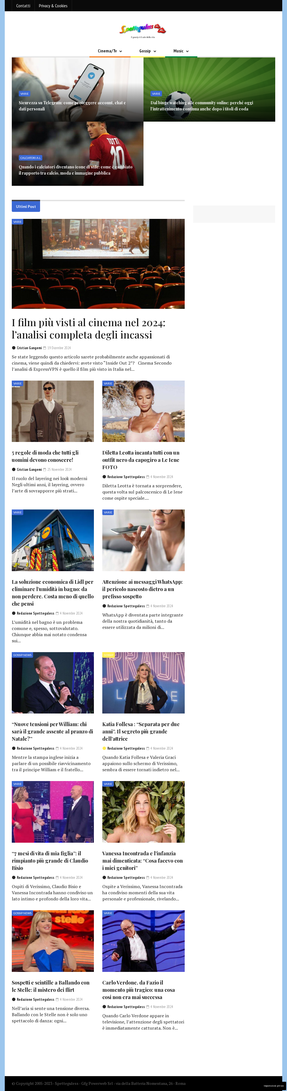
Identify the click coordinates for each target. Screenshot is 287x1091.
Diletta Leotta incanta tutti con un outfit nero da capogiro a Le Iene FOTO (140, 460)
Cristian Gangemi (29, 348)
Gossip (145, 51)
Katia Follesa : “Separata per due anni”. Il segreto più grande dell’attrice (141, 731)
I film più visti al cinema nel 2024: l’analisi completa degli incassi (88, 328)
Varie (17, 221)
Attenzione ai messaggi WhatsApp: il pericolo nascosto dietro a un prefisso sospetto (142, 589)
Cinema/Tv (107, 51)
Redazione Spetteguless (126, 476)
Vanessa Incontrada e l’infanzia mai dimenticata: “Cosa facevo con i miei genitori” (142, 860)
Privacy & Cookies (53, 5)
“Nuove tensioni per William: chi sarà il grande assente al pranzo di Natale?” (52, 731)
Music (178, 51)
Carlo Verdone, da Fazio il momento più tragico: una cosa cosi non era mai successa (138, 989)
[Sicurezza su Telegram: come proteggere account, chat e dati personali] (78, 89)
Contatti (23, 5)
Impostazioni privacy (274, 1086)
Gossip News (22, 655)
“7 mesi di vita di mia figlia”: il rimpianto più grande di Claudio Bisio (50, 860)
